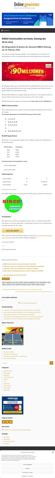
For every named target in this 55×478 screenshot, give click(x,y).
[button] (53, 452)
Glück (37, 282)
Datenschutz (30, 475)
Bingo (3, 282)
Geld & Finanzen (8, 371)
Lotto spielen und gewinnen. (11, 354)
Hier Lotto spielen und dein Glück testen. (15, 275)
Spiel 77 (29, 284)
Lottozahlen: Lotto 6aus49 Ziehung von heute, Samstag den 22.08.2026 (22, 318)
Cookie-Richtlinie (24, 475)
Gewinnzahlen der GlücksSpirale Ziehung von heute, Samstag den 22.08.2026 (23, 316)
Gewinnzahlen (32, 282)
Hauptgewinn (43, 282)
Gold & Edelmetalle (8, 377)
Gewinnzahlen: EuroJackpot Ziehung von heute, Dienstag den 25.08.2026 (22, 312)
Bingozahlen (9, 282)
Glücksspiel (6, 375)
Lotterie (9, 284)
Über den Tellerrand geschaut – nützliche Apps (15, 356)
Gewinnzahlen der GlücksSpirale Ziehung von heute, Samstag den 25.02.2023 (22, 289)
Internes (6, 379)
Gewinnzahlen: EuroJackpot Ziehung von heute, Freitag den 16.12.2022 (23, 271)
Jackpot (4, 284)
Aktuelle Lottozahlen (9, 352)
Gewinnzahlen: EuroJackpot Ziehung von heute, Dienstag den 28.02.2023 (33, 291)
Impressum (6, 443)
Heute (48, 282)
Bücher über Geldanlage (10, 358)
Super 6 (33, 284)
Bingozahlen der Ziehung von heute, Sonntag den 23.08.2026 (19, 314)
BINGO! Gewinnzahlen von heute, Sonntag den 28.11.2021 (19, 264)
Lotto (13, 284)
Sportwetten (7, 390)
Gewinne (26, 282)
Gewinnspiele (7, 373)
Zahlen (38, 284)
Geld (17, 282)
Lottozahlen (6, 278)
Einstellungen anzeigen (27, 472)
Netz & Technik (7, 386)
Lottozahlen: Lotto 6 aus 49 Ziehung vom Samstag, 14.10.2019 (20, 268)
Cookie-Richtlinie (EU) (9, 441)
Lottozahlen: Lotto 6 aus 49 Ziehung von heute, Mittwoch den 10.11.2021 (23, 266)
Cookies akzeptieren (27, 464)
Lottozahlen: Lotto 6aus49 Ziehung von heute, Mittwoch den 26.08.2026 (22, 310)
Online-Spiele (7, 388)
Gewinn (21, 282)
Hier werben (7, 437)
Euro (14, 282)
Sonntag (24, 284)
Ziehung (42, 284)
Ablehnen (27, 468)
